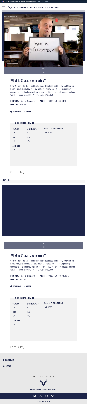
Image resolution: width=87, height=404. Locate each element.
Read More (48, 132)
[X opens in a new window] (40, 395)
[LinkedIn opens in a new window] (34, 395)
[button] (45, 2)
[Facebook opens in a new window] (46, 395)
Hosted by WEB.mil (43, 401)
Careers (7, 366)
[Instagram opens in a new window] (52, 395)
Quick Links (8, 360)
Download (16, 111)
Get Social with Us (43, 376)
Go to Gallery (17, 172)
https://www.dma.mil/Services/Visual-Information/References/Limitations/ (56, 162)
